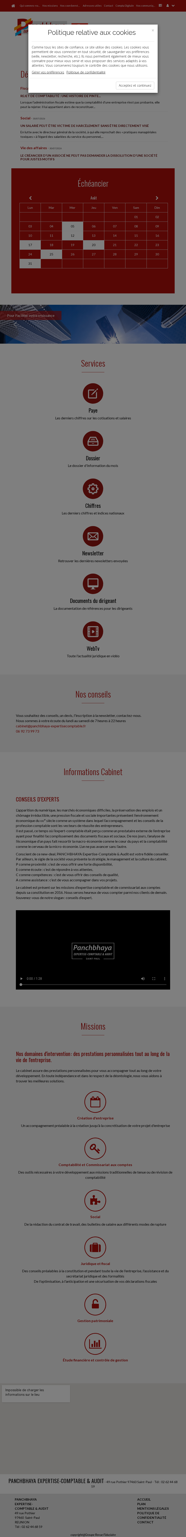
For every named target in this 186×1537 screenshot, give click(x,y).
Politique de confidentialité (85, 72)
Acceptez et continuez (135, 85)
